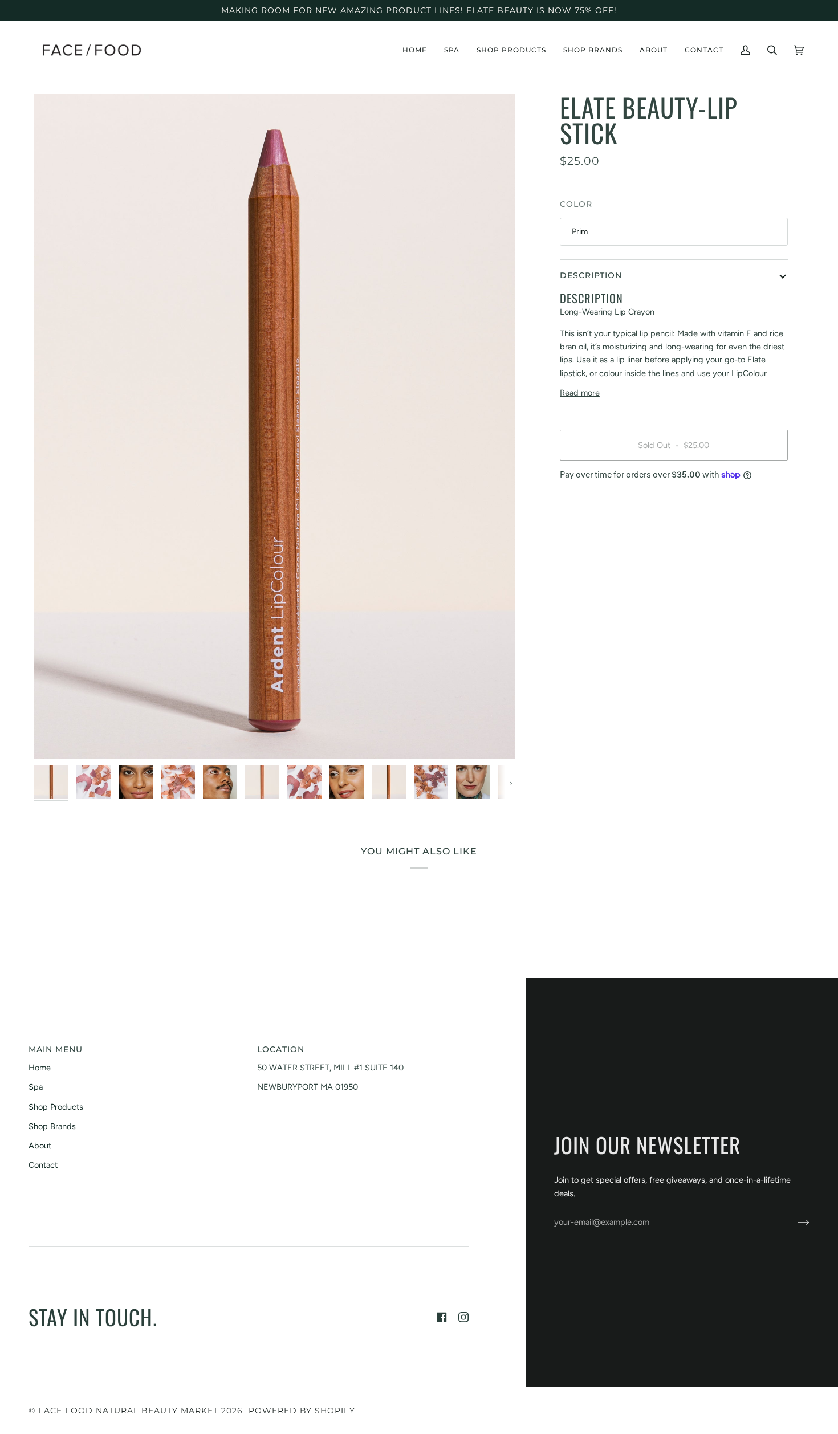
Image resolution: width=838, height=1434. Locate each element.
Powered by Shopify (302, 1411)
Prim (580, 231)
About (40, 1145)
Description (591, 275)
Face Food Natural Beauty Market (128, 1411)
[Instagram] (463, 1317)
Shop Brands (52, 1126)
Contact (43, 1165)
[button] (452, 50)
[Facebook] (442, 1317)
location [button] (280, 1049)
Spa (36, 1087)
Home (40, 1067)
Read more (580, 393)
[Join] (794, 1222)
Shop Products (56, 1107)
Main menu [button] (56, 1049)
